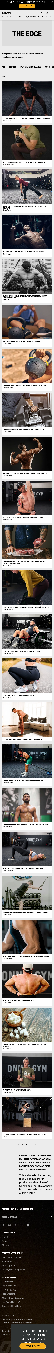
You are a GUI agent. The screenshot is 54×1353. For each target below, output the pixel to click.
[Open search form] (42, 13)
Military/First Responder (13, 1269)
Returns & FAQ (9, 1289)
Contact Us (7, 1281)
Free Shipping (8, 1293)
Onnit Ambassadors (11, 1257)
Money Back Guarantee (13, 1297)
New (11, 17)
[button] (51, 2)
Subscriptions (8, 1265)
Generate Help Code (11, 1305)
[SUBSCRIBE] (48, 1217)
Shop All (5, 17)
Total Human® (42, 17)
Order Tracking (9, 1285)
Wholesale (7, 1261)
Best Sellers (19, 17)
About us (6, 1237)
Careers (5, 1241)
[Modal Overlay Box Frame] (27, 5)
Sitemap (6, 1245)
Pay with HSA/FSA (11, 1301)
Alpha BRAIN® (31, 17)
